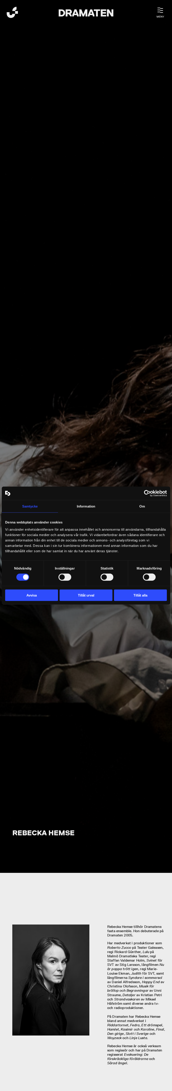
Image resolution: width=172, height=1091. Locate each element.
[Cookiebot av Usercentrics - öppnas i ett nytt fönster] (147, 493)
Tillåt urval (86, 595)
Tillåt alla (140, 595)
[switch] (64, 577)
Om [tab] (142, 506)
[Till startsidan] (12, 13)
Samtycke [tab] (30, 506)
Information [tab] (86, 506)
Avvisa (31, 595)
